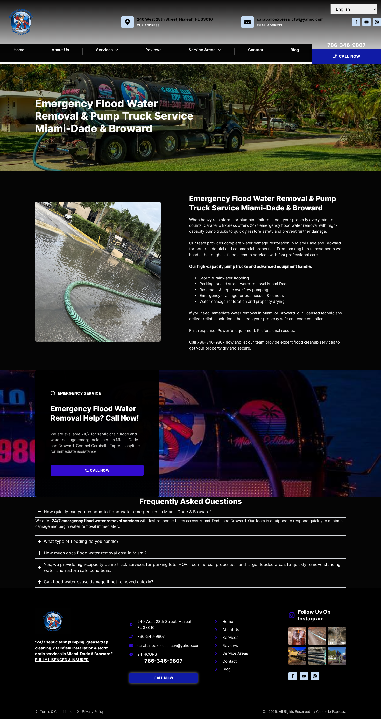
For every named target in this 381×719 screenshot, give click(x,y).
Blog (295, 49)
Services (104, 49)
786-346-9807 (346, 45)
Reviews (153, 49)
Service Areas (202, 49)
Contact (255, 49)
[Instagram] (377, 22)
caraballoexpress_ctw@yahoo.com (290, 19)
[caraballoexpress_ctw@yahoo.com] (247, 22)
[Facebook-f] (356, 22)
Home (18, 49)
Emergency (210, 295)
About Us (60, 49)
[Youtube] (366, 22)
